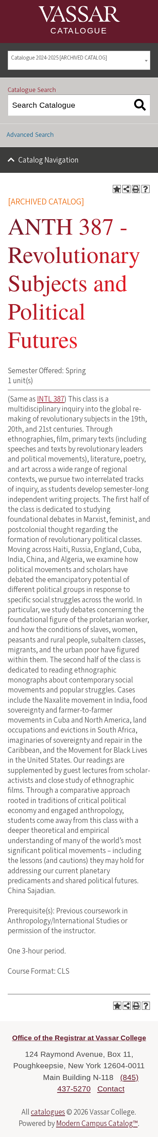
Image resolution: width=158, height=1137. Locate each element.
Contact (111, 1088)
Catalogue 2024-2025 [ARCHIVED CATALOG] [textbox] (59, 58)
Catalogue (78, 30)
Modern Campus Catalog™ (97, 1123)
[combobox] (79, 60)
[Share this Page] (126, 189)
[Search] (140, 105)
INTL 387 (50, 398)
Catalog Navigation (48, 159)
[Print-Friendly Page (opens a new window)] (136, 189)
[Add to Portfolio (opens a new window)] (117, 189)
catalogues (48, 1112)
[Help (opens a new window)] (145, 189)
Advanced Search (30, 134)
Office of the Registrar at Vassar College (79, 1038)
